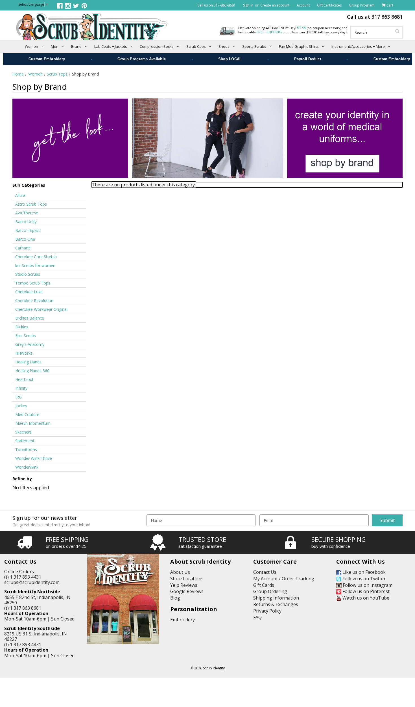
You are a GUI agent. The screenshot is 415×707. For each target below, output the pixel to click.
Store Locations (187, 578)
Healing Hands (28, 362)
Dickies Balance (29, 318)
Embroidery (182, 620)
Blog (175, 598)
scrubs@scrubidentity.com (32, 582)
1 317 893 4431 (25, 577)
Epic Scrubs (25, 335)
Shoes (224, 46)
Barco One (25, 239)
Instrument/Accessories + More (358, 46)
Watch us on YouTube (365, 598)
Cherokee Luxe (29, 291)
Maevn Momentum (33, 423)
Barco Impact (27, 230)
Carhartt (22, 248)
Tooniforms (26, 449)
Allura (20, 195)
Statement (24, 440)
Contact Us (264, 572)
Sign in (248, 5)
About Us (180, 572)
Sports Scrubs (254, 46)
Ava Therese (26, 212)
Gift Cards (263, 585)
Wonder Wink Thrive (33, 458)
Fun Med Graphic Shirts (299, 46)
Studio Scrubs (27, 274)
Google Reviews (187, 591)
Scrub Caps (196, 46)
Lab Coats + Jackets (110, 46)
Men (54, 46)
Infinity (21, 388)
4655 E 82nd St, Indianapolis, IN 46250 (37, 600)
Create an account (274, 5)
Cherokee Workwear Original (41, 309)
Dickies (21, 326)
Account (303, 5)
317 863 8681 (387, 16)
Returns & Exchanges (275, 604)
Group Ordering (270, 591)
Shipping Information (276, 598)
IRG (18, 397)
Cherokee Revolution (34, 300)
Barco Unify (26, 221)
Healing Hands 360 (32, 370)
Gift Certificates (329, 5)
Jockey (21, 405)
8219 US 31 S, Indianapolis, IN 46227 (35, 636)
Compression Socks (157, 46)
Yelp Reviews (183, 585)
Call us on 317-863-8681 (216, 5)
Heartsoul (24, 379)
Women (31, 46)
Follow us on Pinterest (365, 591)
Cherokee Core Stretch (36, 256)
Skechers (23, 432)
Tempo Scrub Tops (32, 283)
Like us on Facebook (363, 572)
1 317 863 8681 (25, 608)
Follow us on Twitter (363, 578)
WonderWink (26, 467)
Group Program (361, 5)
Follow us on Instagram (367, 585)
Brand (76, 46)
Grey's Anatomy (29, 344)
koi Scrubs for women (35, 265)
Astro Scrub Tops (31, 204)
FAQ (257, 617)
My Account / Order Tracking (283, 578)
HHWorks (23, 353)
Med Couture (27, 414)
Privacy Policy (267, 611)
